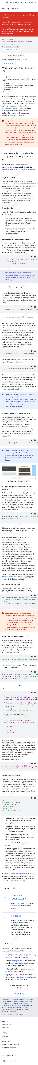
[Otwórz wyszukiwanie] (21, 2)
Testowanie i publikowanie (19, 897)
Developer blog (6, 1024)
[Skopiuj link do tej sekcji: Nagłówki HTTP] (17, 177)
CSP (18, 273)
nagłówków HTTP (13, 169)
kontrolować (9, 971)
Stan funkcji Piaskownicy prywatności (13, 29)
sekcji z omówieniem (18, 115)
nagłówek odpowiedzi (15, 406)
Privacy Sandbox (6, 55)
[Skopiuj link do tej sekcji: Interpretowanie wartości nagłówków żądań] (3, 319)
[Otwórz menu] (3, 2)
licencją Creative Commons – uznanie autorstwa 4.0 (16, 1001)
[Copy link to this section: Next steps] (17, 888)
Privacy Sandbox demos (9, 1047)
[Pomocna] (23, 59)
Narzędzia (16, 915)
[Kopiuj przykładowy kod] (34, 256)
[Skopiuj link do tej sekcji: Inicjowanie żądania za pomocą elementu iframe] (3, 289)
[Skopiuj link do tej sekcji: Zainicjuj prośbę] (15, 208)
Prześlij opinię (8, 63)
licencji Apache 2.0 (25, 1003)
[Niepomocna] (25, 59)
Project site (5, 1036)
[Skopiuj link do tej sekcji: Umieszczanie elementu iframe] (26, 636)
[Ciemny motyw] (31, 256)
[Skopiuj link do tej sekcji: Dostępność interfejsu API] (22, 584)
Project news (6, 1027)
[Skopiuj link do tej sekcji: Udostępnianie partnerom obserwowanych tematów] (10, 489)
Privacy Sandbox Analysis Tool (11, 1044)
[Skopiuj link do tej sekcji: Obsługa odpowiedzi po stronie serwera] (32, 413)
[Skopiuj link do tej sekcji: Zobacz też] (15, 944)
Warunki (4, 1056)
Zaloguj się (32, 2)
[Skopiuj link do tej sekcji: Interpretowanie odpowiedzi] (23, 775)
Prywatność (12, 1056)
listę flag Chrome (17, 961)
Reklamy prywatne (10, 8)
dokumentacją (25, 977)
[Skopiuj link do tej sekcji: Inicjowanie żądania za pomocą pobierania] (31, 239)
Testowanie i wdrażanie (17, 874)
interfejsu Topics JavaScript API (12, 577)
